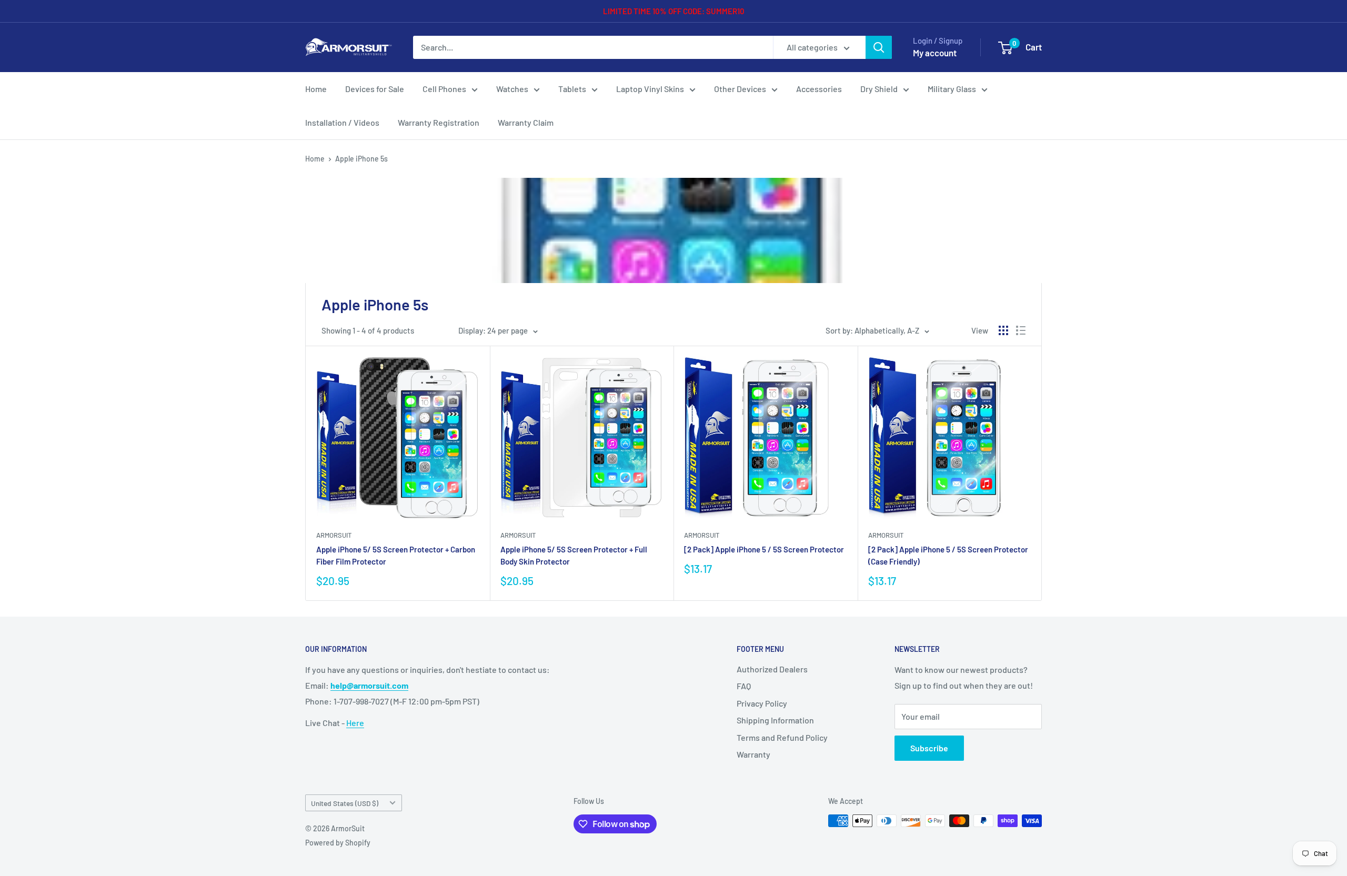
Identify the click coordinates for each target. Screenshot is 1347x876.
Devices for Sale (374, 89)
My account (935, 52)
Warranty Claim (526, 122)
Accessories (819, 89)
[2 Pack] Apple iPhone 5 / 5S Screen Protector (764, 549)
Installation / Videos (342, 122)
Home (316, 89)
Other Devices (740, 89)
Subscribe (929, 748)
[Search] (879, 47)
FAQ (744, 686)
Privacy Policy (762, 703)
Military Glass (952, 89)
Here (355, 723)
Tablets (572, 89)
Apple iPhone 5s (361, 158)
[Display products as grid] (1003, 330)
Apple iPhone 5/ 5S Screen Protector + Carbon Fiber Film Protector (395, 555)
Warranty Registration (438, 122)
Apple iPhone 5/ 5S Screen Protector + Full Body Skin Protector (573, 555)
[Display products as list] (1021, 330)
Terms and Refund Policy (782, 737)
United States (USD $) (344, 803)
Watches (512, 89)
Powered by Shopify (337, 842)
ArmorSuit (333, 535)
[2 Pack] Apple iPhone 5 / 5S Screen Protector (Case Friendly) (948, 555)
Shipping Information (775, 720)
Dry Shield (879, 89)
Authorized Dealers (772, 669)
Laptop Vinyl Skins (650, 89)
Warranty (753, 754)
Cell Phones (444, 89)
